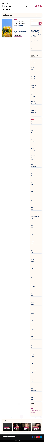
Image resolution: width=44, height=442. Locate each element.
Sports (32, 363)
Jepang (32, 243)
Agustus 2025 (33, 85)
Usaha (32, 392)
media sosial (33, 286)
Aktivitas (32, 125)
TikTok (32, 372)
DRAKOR (32, 184)
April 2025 (32, 94)
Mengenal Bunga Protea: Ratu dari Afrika (19, 23)
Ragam (32, 331)
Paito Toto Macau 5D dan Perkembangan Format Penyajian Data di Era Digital (35, 31)
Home (20, 6)
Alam (32, 128)
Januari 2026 (33, 74)
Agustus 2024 (33, 112)
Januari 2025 (33, 101)
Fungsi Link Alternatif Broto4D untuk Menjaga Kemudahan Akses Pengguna (36, 35)
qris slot (32, 408)
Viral (31, 395)
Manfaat (32, 284)
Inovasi (32, 234)
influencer (32, 232)
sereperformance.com (6, 6)
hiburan (32, 218)
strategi (32, 365)
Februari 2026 (33, 71)
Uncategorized (33, 390)
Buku (32, 164)
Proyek (32, 329)
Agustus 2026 (33, 62)
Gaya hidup (33, 211)
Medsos (32, 288)
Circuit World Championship (35, 168)
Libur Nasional (33, 275)
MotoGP (32, 293)
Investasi (32, 241)
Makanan (32, 279)
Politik (32, 322)
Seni (31, 345)
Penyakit (32, 318)
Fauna (16, 19)
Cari (32, 20)
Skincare (32, 356)
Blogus (25, 440)
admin (17, 25)
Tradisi (32, 379)
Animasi (32, 130)
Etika (31, 189)
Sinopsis (32, 354)
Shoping (32, 352)
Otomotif (32, 306)
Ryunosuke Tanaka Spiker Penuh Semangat (35, 48)
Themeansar (29, 440)
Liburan (32, 277)
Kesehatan (32, 261)
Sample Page (24, 6)
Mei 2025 (32, 92)
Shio (31, 349)
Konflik (32, 266)
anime (32, 132)
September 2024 (33, 110)
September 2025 (33, 83)
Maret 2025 (33, 96)
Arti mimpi (32, 137)
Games (32, 209)
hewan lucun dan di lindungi (35, 216)
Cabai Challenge (33, 166)
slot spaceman (33, 412)
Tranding (32, 383)
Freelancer (32, 202)
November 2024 (33, 105)
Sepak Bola (32, 347)
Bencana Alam (33, 150)
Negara (32, 297)
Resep (32, 336)
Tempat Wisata (33, 370)
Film (31, 198)
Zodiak (32, 399)
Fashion (32, 191)
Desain (32, 175)
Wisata (32, 397)
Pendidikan (33, 313)
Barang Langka (33, 141)
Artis (31, 139)
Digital (32, 180)
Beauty (32, 146)
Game (32, 207)
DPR (31, 182)
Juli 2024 (32, 114)
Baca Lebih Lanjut (18, 35)
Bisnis (32, 157)
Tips (31, 374)
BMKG (32, 159)
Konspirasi (32, 268)
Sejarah (32, 340)
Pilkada (32, 320)
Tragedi (32, 381)
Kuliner (32, 270)
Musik (32, 295)
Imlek (32, 227)
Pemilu (32, 311)
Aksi (31, 123)
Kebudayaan (33, 259)
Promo (32, 327)
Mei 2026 (32, 69)
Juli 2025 (32, 87)
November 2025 (33, 78)
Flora (31, 200)
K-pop (32, 245)
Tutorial (32, 388)
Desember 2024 (33, 103)
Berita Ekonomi (33, 155)
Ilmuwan (32, 225)
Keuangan (32, 263)
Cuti (31, 173)
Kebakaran (32, 254)
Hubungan (32, 220)
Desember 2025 (33, 76)
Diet (31, 177)
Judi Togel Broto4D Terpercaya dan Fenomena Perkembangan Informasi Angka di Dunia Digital (36, 40)
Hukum (32, 223)
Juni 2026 (32, 67)
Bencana (32, 148)
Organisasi (32, 304)
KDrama (32, 252)
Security (32, 338)
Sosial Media (33, 361)
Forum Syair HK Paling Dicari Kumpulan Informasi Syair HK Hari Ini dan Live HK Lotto (35, 45)
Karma (32, 250)
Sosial (32, 358)
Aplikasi (32, 134)
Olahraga (32, 302)
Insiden (32, 236)
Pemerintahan (33, 309)
